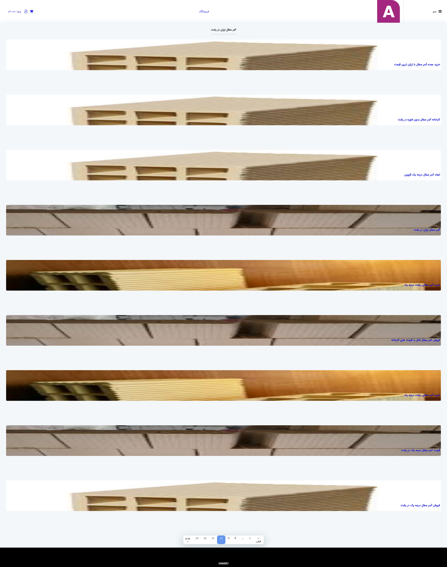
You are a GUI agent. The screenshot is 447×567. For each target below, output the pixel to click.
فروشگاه (204, 11)
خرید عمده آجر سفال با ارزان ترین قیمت (417, 64)
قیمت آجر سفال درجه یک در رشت (420, 450)
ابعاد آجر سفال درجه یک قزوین (422, 174)
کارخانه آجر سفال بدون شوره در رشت (419, 119)
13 (197, 538)
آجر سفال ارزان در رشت (427, 230)
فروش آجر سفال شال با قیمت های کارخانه (415, 340)
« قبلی (258, 540)
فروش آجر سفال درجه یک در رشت (420, 505)
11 (213, 538)
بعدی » (187, 540)
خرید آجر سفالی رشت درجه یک (422, 285)
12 (205, 538)
